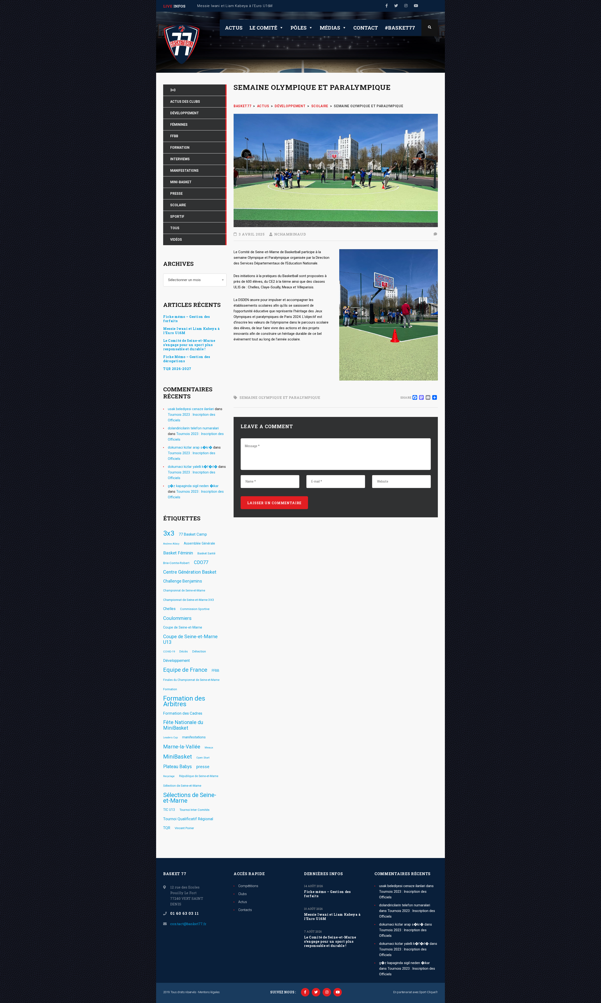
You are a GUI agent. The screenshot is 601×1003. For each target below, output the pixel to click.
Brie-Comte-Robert (176, 563)
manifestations (194, 737)
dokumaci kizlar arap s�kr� (190, 447)
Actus (234, 27)
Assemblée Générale (199, 543)
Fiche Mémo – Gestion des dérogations (186, 359)
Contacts (245, 910)
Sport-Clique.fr (428, 992)
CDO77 (201, 562)
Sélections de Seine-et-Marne (189, 797)
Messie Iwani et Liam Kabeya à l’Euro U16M (191, 331)
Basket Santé (206, 553)
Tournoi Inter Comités (194, 810)
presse (202, 766)
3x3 (168, 533)
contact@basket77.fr (188, 923)
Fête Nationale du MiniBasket (183, 725)
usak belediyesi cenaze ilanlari (191, 409)
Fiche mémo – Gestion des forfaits (186, 319)
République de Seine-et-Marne (198, 776)
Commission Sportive (194, 609)
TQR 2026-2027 (177, 369)
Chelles (169, 608)
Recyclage (169, 776)
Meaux (209, 747)
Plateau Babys (177, 766)
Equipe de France (185, 670)
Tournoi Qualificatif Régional (188, 818)
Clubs (242, 894)
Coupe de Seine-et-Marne (182, 627)
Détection (199, 651)
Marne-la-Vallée (181, 747)
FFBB (215, 670)
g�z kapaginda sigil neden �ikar (193, 486)
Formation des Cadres (182, 713)
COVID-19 (169, 651)
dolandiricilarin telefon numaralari (193, 428)
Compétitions (248, 886)
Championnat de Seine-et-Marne (184, 590)
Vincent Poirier (184, 828)
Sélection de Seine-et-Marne (182, 785)
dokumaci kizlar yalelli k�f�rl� (192, 467)
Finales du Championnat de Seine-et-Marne (191, 680)
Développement (176, 660)
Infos (179, 6)
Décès (183, 651)
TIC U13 (169, 810)
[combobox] (195, 280)
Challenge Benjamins (182, 581)
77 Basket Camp (193, 534)
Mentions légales (209, 992)
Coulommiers (177, 618)
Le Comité (263, 27)
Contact (365, 27)
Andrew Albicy (171, 543)
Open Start (203, 757)
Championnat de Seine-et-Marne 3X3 (188, 600)
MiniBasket (177, 756)
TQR (166, 828)
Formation (170, 689)
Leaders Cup (170, 737)
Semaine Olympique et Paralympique (279, 397)
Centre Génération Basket (189, 572)
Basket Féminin (178, 553)
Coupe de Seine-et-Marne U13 (190, 639)
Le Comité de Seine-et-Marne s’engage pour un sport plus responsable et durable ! (189, 345)
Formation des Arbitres (184, 701)
